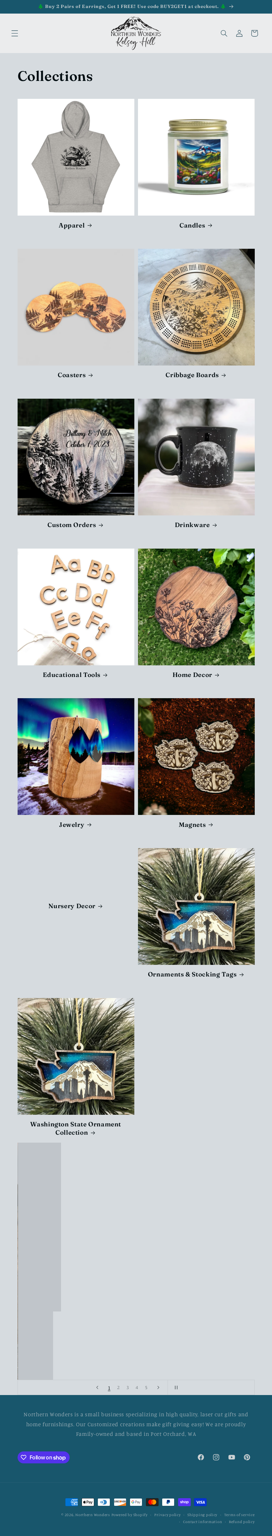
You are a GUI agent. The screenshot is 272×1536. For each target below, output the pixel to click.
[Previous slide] (97, 1387)
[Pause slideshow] (175, 1387)
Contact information (202, 1521)
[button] (14, 33)
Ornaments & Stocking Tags (192, 974)
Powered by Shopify (129, 1514)
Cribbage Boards (192, 375)
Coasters (72, 375)
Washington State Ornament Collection (75, 1128)
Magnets (192, 825)
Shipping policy (202, 1514)
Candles (192, 225)
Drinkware (192, 525)
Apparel (72, 225)
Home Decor (192, 675)
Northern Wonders (92, 1514)
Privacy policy (167, 1514)
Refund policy (242, 1521)
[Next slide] (158, 1387)
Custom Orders (71, 525)
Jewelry (71, 825)
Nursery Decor (71, 906)
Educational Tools (72, 675)
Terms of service (239, 1514)
